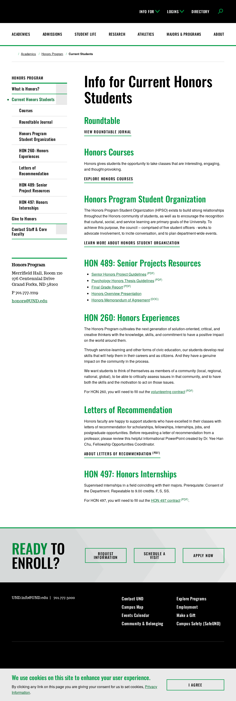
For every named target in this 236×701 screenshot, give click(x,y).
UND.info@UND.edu (30, 598)
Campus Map (132, 607)
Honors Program (52, 54)
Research (117, 34)
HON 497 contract (165, 500)
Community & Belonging (142, 623)
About (219, 34)
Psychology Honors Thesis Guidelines (122, 280)
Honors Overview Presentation (116, 293)
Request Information (106, 555)
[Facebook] (15, 314)
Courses (26, 110)
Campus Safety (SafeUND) (199, 623)
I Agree (206, 685)
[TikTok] (59, 611)
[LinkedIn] (37, 611)
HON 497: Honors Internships (33, 205)
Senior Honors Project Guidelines (118, 274)
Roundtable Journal (36, 122)
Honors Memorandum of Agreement (120, 300)
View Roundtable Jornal (108, 131)
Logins (173, 11)
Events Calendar (135, 615)
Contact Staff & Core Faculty (29, 231)
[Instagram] (26, 314)
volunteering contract (168, 391)
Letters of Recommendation (34, 170)
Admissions (52, 34)
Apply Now (203, 555)
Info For (146, 11)
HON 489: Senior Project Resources (34, 187)
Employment (187, 607)
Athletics (146, 34)
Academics (21, 34)
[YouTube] (48, 611)
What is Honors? (26, 89)
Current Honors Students (33, 99)
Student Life (85, 34)
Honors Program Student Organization (37, 136)
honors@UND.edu (29, 301)
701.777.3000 (64, 598)
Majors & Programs (184, 34)
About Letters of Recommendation (118, 453)
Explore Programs (191, 599)
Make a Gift (186, 615)
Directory (200, 11)
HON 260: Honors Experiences (34, 153)
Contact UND (133, 599)
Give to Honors (24, 219)
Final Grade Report (107, 287)
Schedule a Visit (155, 555)
